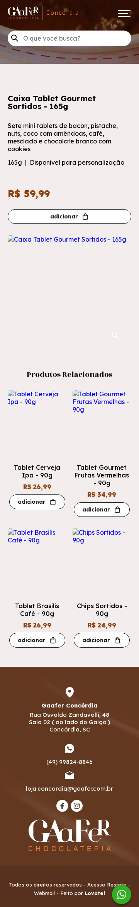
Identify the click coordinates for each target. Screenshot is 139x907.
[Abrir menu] (124, 13)
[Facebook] (62, 806)
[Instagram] (77, 806)
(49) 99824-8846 (69, 761)
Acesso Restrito (107, 884)
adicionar (64, 216)
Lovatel (95, 893)
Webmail (44, 893)
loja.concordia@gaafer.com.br (69, 788)
